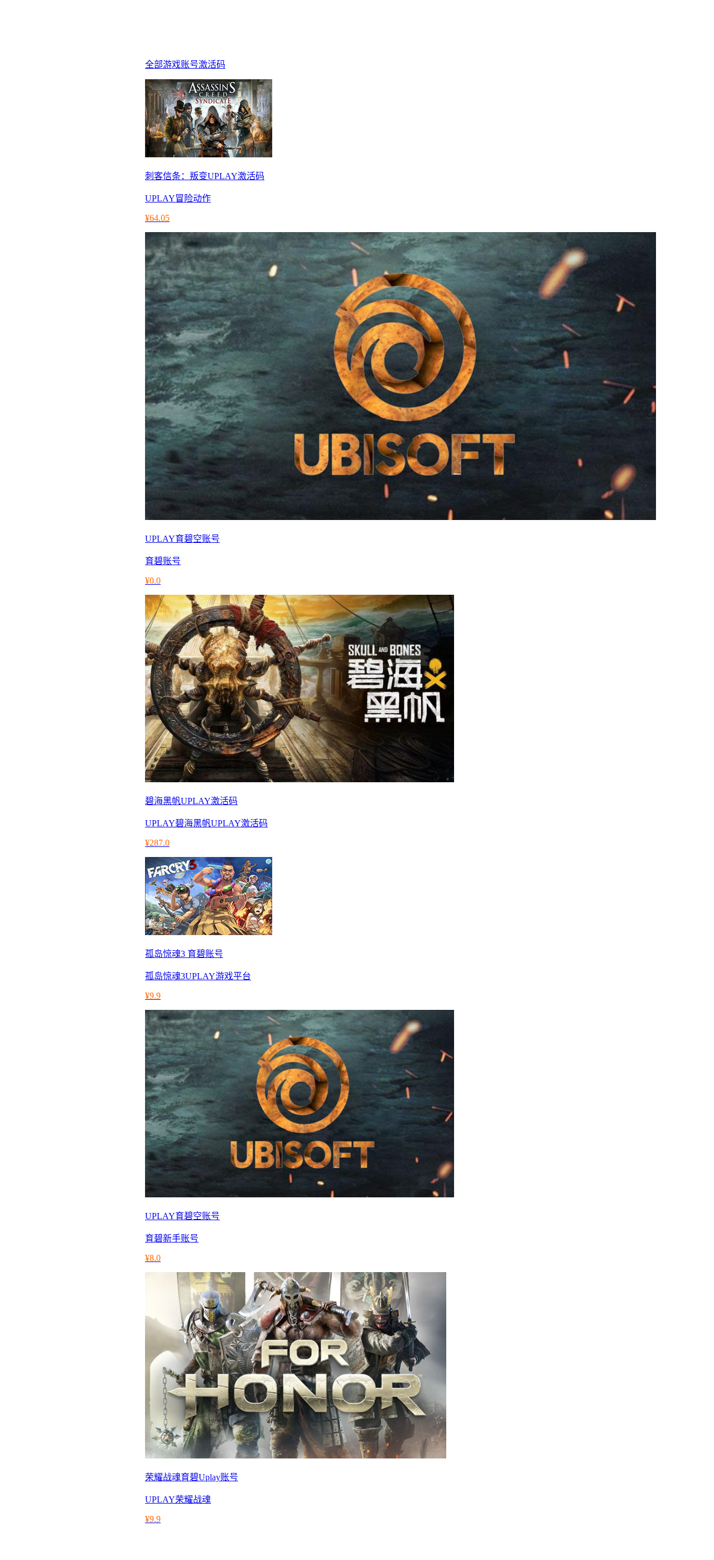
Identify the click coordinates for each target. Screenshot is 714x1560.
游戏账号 (181, 64)
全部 (154, 64)
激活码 (212, 64)
